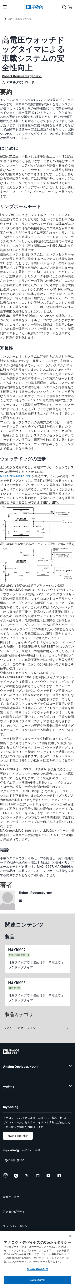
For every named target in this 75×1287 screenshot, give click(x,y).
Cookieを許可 (37, 1280)
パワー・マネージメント (22, 1027)
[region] (37, 1259)
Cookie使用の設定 (37, 1269)
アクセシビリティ (14, 1211)
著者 (22, 76)
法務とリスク (11, 1196)
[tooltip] (28, 955)
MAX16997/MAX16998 (16, 476)
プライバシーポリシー (16, 1226)
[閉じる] (70, 1236)
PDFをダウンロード (20, 82)
